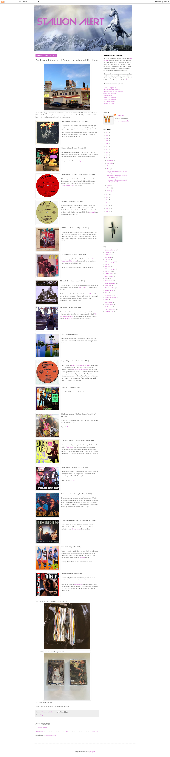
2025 (107, 135)
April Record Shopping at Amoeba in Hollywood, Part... (117, 172)
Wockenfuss (120, 115)
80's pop (107, 264)
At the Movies (109, 273)
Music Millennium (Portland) (112, 89)
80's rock (107, 266)
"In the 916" (68, 318)
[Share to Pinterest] (67, 712)
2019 (107, 146)
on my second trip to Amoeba (80, 365)
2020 (107, 143)
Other (106, 299)
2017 (107, 152)
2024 (107, 138)
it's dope (79, 161)
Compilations (109, 281)
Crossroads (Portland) (110, 93)
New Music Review (110, 297)
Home (67, 732)
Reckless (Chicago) (109, 103)
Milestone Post (109, 295)
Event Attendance (110, 283)
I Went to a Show (110, 288)
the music (82, 557)
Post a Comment (42, 727)
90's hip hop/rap (109, 269)
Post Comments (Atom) (49, 735)
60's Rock (108, 257)
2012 (107, 200)
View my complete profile (121, 121)
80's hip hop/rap (109, 262)
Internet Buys (109, 290)
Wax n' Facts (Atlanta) (110, 97)
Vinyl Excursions (44, 715)
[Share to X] (63, 712)
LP (106, 292)
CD (106, 278)
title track (92, 294)
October (109, 166)
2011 (107, 203)
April (108, 185)
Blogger (92, 751)
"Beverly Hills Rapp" (68, 185)
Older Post (95, 732)
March (109, 188)
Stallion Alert (109, 307)
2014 (107, 194)
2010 (107, 205)
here (127, 80)
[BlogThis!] (60, 712)
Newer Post (39, 732)
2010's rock (108, 255)
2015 (107, 158)
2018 (107, 149)
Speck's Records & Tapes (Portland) (113, 91)
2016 (107, 155)
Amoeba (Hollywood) (110, 88)
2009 (107, 208)
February (110, 191)
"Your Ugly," (70, 447)
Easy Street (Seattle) (109, 101)
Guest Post (108, 285)
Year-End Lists (109, 311)
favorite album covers (80, 369)
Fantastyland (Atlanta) (110, 99)
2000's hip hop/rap (110, 250)
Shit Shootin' (108, 302)
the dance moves (72, 427)
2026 (107, 132)
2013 (107, 197)
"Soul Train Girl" (84, 287)
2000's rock (108, 252)
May (108, 169)
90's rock (107, 271)
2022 (107, 141)
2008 (107, 211)
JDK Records (78, 584)
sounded (92, 212)
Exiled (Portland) (108, 95)
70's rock (107, 259)
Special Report (109, 304)
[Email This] (58, 712)
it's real (73, 480)
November (110, 163)
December (110, 160)
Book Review (109, 276)
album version (76, 529)
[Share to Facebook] (65, 712)
